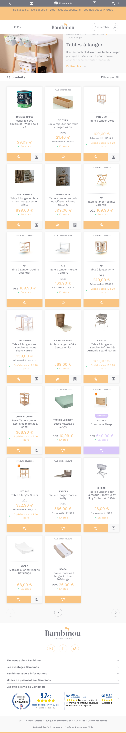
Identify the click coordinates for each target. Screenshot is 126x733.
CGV (21, 721)
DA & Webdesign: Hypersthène (47, 727)
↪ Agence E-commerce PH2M (79, 727)
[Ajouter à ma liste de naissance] (36, 157)
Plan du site (79, 721)
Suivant (115, 613)
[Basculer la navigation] (14, 27)
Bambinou (63, 26)
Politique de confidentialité (58, 721)
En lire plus (73, 66)
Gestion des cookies (97, 721)
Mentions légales (34, 721)
